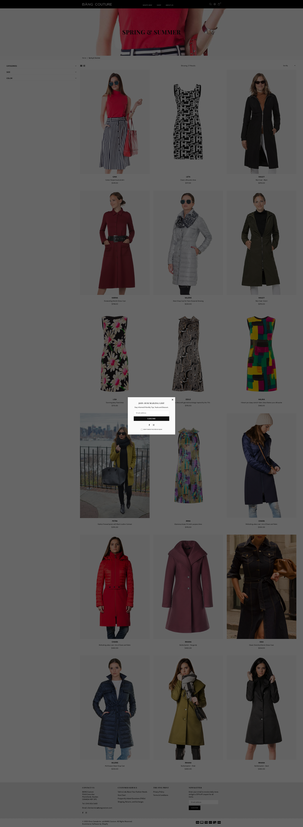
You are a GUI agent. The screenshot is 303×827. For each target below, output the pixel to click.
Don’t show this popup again (152, 429)
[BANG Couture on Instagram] (153, 424)
